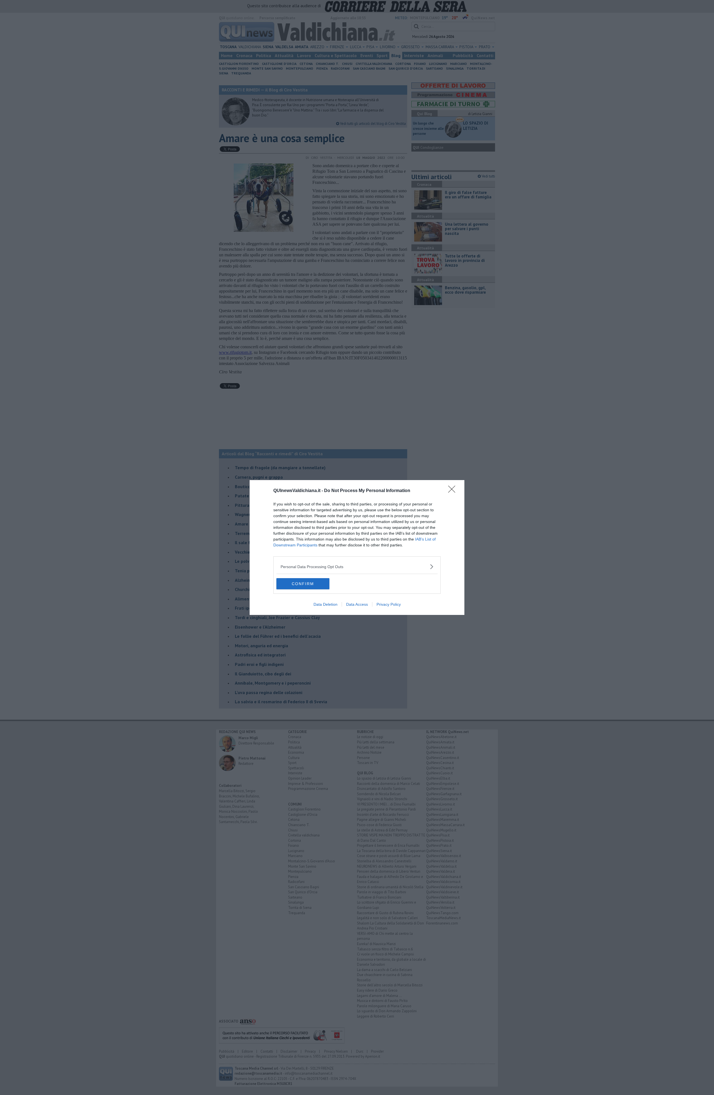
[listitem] (357, 567)
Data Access (357, 604)
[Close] (453, 491)
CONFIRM (303, 583)
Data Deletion (325, 604)
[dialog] (357, 547)
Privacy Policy (389, 604)
